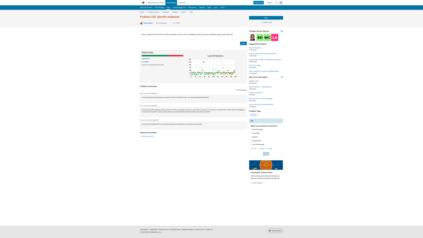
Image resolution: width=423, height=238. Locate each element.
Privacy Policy (163, 229)
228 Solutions (146, 58)
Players (175, 12)
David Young (144, 93)
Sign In (269, 3)
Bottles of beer (254, 81)
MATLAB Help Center (156, 3)
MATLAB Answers (146, 7)
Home (142, 12)
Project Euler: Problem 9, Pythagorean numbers (265, 59)
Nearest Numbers (255, 48)
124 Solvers (145, 62)
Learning (181, 3)
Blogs (209, 7)
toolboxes (253, 115)
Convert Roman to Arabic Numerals (261, 104)
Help (191, 12)
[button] (277, 2)
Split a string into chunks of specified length (264, 71)
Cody (168, 7)
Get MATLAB (258, 3)
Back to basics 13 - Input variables (260, 98)
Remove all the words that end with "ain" (262, 54)
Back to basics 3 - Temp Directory (260, 87)
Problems (165, 12)
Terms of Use (199, 229)
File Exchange (159, 7)
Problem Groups (153, 12)
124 (281, 31)
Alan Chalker (148, 23)
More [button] (222, 7)
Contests (202, 7)
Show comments (147, 136)
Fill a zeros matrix (255, 65)
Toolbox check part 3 (256, 93)
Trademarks (153, 229)
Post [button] (215, 7)
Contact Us (209, 229)
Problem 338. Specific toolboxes (160, 16)
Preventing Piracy (175, 229)
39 (282, 77)
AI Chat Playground (179, 7)
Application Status (188, 229)
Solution (146, 65)
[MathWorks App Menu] (281, 2)
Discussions (192, 7)
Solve (266, 18)
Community (171, 3)
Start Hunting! (257, 183)
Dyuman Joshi (144, 120)
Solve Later (268, 22)
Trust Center (144, 229)
